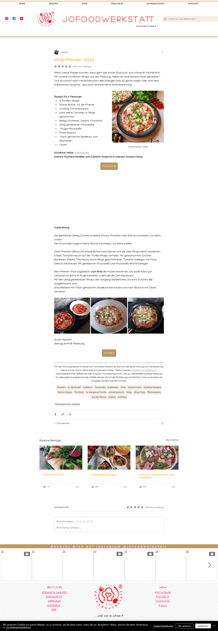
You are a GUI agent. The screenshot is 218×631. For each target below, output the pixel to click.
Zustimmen (203, 625)
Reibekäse (113, 387)
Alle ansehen (172, 440)
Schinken (122, 397)
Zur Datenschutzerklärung (18, 627)
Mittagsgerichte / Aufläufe (67, 404)
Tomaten (61, 387)
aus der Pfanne (99, 397)
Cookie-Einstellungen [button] (163, 625)
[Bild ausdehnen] (72, 316)
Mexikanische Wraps (103, 474)
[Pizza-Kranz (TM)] (60, 458)
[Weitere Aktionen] (162, 52)
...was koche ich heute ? (145, 26)
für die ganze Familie (96, 392)
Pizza (123, 387)
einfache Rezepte (152, 387)
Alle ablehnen (184, 625)
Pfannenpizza (153, 392)
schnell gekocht (116, 392)
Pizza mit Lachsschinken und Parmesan (156, 476)
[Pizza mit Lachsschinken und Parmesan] (157, 458)
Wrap (129, 392)
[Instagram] (6, 18)
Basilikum (88, 387)
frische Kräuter (65, 392)
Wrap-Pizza (139, 392)
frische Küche (134, 387)
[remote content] (109, 200)
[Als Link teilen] (62, 414)
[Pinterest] (21, 18)
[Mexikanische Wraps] (109, 458)
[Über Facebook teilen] (55, 414)
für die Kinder (74, 387)
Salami (112, 397)
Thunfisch (79, 392)
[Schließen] (214, 626)
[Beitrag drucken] (70, 414)
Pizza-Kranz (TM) (53, 474)
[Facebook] (14, 18)
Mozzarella (100, 387)
